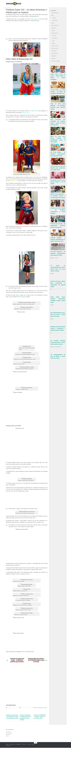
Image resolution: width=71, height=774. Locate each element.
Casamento (54, 28)
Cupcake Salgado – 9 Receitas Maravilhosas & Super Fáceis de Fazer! (58, 239)
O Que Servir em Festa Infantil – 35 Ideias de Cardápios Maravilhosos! (58, 91)
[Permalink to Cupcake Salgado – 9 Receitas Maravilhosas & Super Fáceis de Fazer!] (58, 232)
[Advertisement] (14, 30)
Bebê (52, 15)
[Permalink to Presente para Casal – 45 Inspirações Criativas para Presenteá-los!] (58, 218)
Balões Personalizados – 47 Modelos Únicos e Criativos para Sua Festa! (58, 195)
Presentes (53, 58)
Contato (7, 744)
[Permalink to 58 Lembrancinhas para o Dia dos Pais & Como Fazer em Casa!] (58, 307)
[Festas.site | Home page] (13, 3)
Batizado (54, 17)
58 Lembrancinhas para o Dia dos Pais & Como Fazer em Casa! (58, 314)
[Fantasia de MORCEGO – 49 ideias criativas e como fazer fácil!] (40, 710)
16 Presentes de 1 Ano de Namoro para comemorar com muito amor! (58, 167)
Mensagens (54, 55)
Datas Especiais (55, 33)
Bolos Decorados (55, 25)
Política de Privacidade (15, 744)
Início (5, 7)
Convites (53, 30)
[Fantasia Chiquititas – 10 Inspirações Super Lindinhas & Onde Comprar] (26, 710)
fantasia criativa (21, 296)
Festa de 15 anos (55, 48)
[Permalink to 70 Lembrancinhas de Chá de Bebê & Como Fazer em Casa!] (58, 349)
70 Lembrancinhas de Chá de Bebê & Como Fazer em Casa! (58, 356)
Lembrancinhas (54, 53)
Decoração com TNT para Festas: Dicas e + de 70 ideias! (58, 181)
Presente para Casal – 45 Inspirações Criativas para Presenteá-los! (58, 225)
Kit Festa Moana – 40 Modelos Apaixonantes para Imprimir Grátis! (58, 154)
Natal (53, 40)
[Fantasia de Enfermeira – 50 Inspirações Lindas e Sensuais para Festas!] (13, 710)
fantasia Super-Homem (32, 19)
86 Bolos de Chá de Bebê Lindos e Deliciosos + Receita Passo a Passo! (58, 328)
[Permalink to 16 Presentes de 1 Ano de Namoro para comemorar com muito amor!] (58, 161)
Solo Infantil (8, 731)
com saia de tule (33, 110)
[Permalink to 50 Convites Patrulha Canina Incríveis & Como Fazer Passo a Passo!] (58, 335)
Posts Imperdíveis (55, 12)
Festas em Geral (55, 45)
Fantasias (9, 7)
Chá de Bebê (54, 20)
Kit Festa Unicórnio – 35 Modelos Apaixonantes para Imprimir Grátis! (58, 253)
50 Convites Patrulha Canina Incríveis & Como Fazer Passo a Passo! (58, 342)
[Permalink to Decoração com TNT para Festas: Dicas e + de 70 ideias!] (58, 175)
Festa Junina (54, 38)
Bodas (53, 22)
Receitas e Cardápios (56, 61)
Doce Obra (8, 734)
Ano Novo (54, 35)
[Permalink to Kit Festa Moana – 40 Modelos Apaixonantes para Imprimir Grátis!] (58, 147)
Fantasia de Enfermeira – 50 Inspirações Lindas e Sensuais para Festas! (12, 716)
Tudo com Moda (9, 733)
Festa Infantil (54, 50)
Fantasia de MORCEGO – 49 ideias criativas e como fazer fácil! (40, 716)
